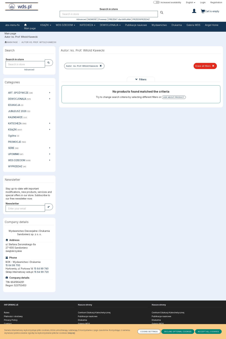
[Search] (162, 12)
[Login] (194, 10)
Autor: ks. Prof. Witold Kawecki (39, 42)
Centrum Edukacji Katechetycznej (94, 312)
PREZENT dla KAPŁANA (120, 19)
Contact (8, 323)
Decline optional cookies (177, 331)
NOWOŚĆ (92, 19)
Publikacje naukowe (87, 316)
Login (202, 2)
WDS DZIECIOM (64, 25)
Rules (6, 312)
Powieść (103, 19)
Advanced (81, 19)
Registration (216, 2)
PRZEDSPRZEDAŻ (141, 19)
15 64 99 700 (13, 265)
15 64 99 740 (41, 268)
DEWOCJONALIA (109, 25)
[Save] (49, 207)
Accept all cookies (208, 331)
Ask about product (173, 97)
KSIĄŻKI (44, 25)
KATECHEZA (87, 25)
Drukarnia (82, 320)
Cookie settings (149, 331)
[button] (191, 2)
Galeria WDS (84, 323)
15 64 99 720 (41, 271)
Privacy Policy (11, 320)
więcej (71, 333)
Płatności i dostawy (13, 316)
